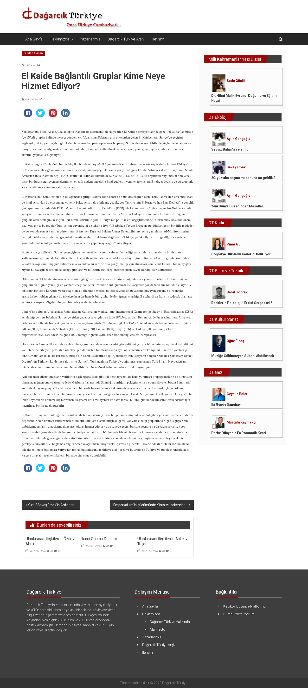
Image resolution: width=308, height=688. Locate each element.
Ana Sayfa (34, 39)
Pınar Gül (234, 244)
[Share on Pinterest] (53, 116)
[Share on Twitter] (40, 116)
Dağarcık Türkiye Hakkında (170, 622)
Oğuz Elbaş (235, 341)
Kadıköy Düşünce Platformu (244, 606)
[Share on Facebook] (28, 116)
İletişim (158, 39)
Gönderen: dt (33, 99)
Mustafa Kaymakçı (241, 422)
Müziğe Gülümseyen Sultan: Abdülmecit (242, 356)
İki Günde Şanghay (226, 404)
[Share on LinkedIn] (65, 116)
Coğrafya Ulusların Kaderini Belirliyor (241, 254)
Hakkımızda (59, 39)
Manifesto (157, 629)
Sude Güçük (236, 81)
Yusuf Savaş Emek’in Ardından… (52, 505)
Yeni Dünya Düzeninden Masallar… (238, 206)
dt (51, 551)
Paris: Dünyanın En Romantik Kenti (238, 433)
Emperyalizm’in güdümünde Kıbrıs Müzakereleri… (150, 505)
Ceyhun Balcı (237, 394)
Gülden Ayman (33, 53)
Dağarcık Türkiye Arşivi (126, 39)
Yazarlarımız (90, 39)
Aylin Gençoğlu (238, 139)
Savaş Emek (236, 167)
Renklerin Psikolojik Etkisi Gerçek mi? (241, 303)
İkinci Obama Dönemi (99, 538)
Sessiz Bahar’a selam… (229, 149)
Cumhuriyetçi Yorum (239, 614)
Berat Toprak (237, 292)
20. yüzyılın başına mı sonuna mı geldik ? (243, 178)
